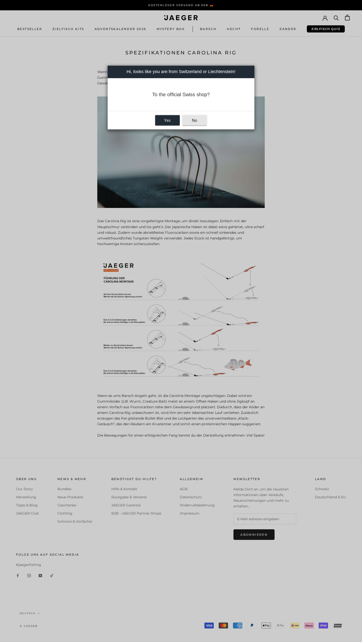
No (194, 120)
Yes (167, 120)
